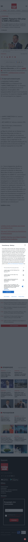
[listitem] (14, 267)
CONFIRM (8, 291)
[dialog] (14, 271)
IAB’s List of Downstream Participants (15, 263)
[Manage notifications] (25, 539)
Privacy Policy (21, 296)
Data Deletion (6, 296)
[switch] (23, 270)
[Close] (25, 245)
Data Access (14, 296)
